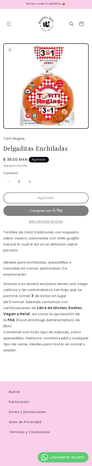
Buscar (14, 392)
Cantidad (10, 173)
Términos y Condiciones (29, 432)
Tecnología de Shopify (64, 463)
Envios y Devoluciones (27, 412)
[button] (9, 24)
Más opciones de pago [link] (46, 221)
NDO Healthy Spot (36, 463)
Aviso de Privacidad (25, 422)
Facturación (19, 402)
